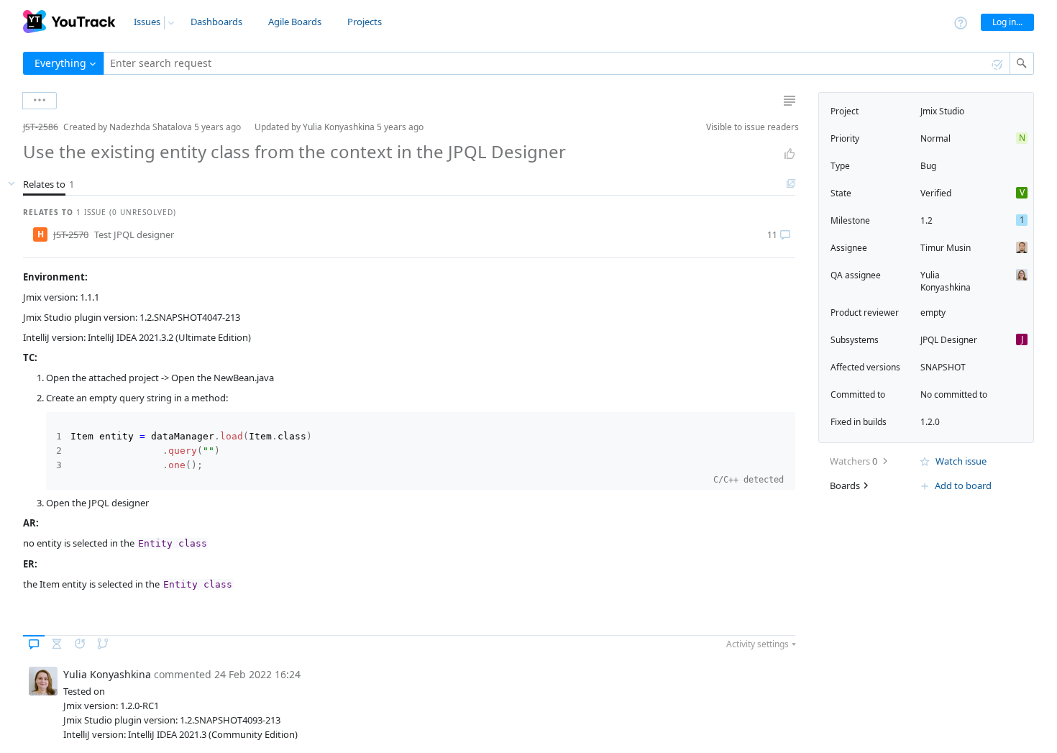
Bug (928, 166)
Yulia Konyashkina (945, 281)
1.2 (926, 220)
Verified (935, 193)
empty (933, 312)
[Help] (960, 22)
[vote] (789, 153)
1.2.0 (930, 422)
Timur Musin (945, 248)
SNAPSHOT (943, 367)
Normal (935, 138)
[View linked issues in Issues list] (791, 184)
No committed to (953, 394)
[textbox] (557, 63)
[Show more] (39, 100)
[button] (11, 127)
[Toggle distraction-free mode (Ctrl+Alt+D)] (789, 100)
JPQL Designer (948, 340)
